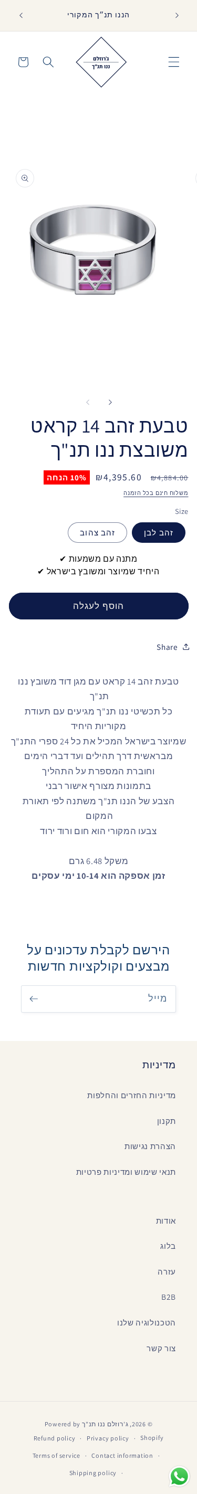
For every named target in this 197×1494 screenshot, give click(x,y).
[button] (173, 62)
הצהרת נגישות (150, 1146)
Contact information (122, 1455)
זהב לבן (158, 532)
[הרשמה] (33, 999)
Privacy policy (108, 1438)
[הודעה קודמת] (20, 15)
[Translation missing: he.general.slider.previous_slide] (87, 402)
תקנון (166, 1121)
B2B (168, 1296)
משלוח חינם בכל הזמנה (155, 493)
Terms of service (56, 1455)
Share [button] (167, 646)
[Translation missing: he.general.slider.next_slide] (110, 402)
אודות (166, 1220)
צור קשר (161, 1348)
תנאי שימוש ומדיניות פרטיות (126, 1171)
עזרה (167, 1271)
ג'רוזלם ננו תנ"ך (105, 1424)
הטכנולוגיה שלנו (146, 1322)
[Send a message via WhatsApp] (179, 1476)
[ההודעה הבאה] (177, 15)
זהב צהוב (97, 532)
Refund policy (55, 1438)
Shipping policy (93, 1473)
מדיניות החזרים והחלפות (131, 1095)
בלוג (168, 1245)
